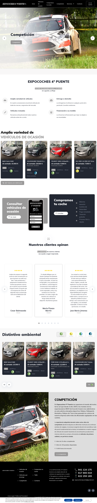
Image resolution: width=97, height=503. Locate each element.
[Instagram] (93, 490)
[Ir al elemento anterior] (4, 385)
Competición (60, 4)
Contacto (79, 4)
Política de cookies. (29, 501)
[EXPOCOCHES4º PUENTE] (48, 38)
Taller (36, 475)
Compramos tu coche (50, 4)
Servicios (69, 4)
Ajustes (87, 500)
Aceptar (68, 500)
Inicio (33, 4)
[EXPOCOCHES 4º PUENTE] (14, 4)
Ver (91, 384)
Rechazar (78, 500)
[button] (45, 66)
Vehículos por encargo (23, 476)
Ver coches (16, 44)
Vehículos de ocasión (40, 3)
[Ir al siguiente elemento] (9, 385)
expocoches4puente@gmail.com (84, 480)
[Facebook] (89, 490)
